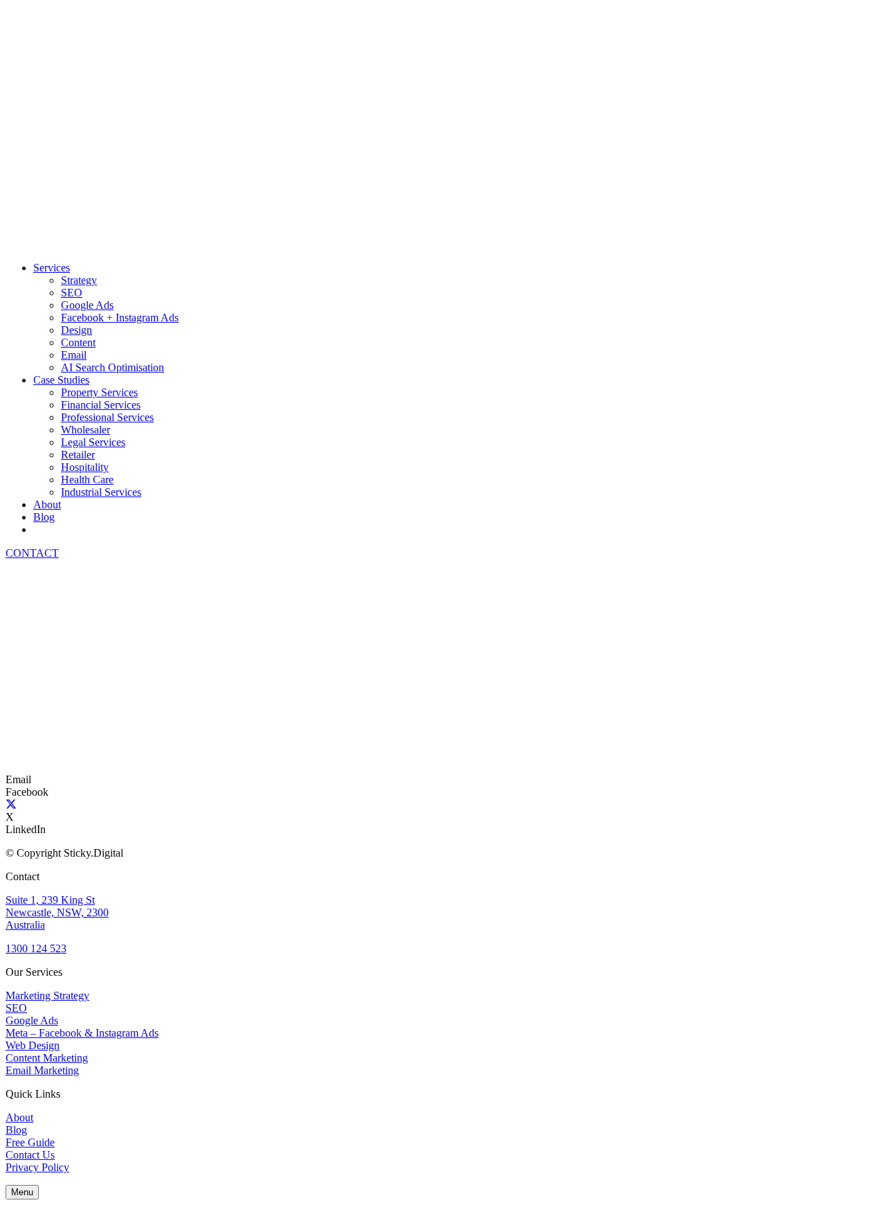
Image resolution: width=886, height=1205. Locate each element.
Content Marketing (47, 1058)
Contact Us (30, 1155)
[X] (11, 804)
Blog (16, 1130)
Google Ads (32, 1020)
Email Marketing (42, 1070)
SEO (16, 1008)
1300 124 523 (36, 948)
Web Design (33, 1045)
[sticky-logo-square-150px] (57, 767)
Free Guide (30, 1142)
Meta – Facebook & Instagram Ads (82, 1033)
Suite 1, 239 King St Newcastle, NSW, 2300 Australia (57, 912)
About (19, 1117)
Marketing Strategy (47, 995)
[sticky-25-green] (213, 244)
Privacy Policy (37, 1167)
